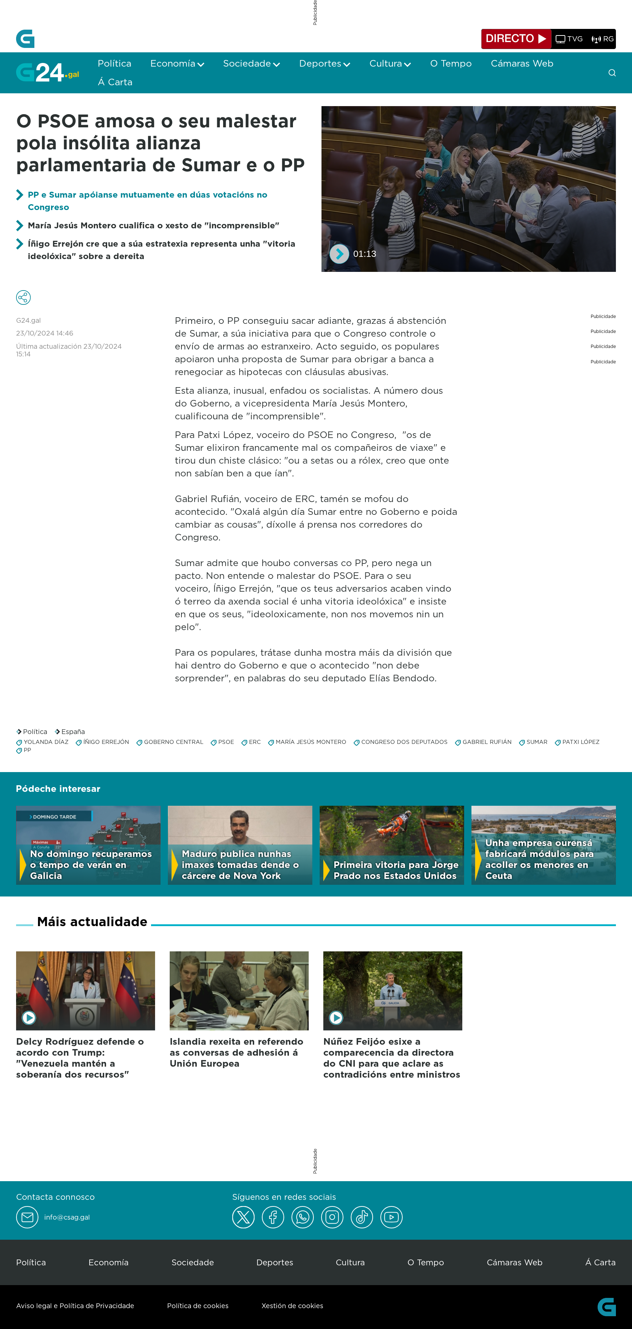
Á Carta (600, 1262)
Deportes (274, 1262)
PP (27, 750)
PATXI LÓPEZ (581, 742)
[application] (468, 189)
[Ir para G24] (47, 72)
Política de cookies (198, 1305)
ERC (255, 742)
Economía (109, 1262)
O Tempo (425, 1262)
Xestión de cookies (292, 1305)
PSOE (226, 742)
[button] (339, 254)
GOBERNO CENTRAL (173, 742)
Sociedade (193, 1262)
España (73, 731)
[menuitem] (114, 63)
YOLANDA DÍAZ (46, 742)
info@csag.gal (67, 1217)
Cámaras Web (515, 1262)
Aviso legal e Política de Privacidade (75, 1305)
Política (35, 731)
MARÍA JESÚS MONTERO (311, 742)
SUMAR (537, 742)
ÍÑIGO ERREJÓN (106, 742)
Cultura (350, 1262)
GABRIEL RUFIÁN (487, 742)
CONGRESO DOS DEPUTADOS (404, 742)
